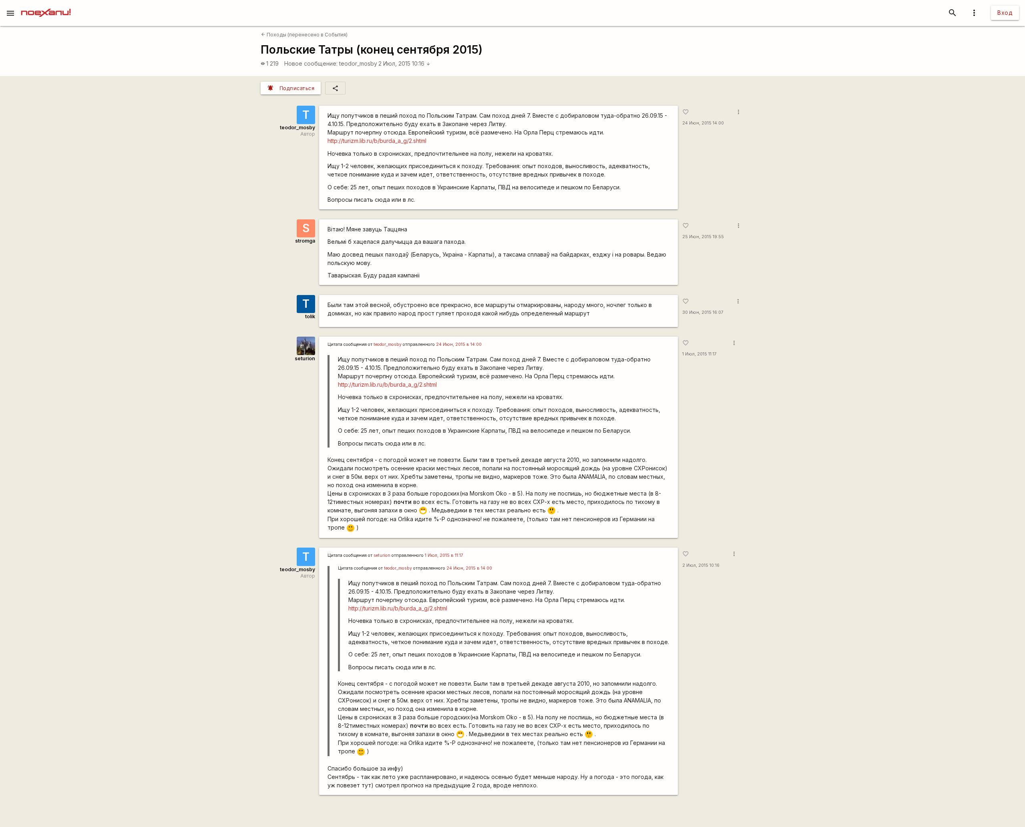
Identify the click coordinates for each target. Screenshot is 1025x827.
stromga (305, 241)
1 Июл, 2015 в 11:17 (444, 555)
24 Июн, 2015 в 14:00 (459, 344)
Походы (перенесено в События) (304, 35)
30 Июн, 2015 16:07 (703, 312)
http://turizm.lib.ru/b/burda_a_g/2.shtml (377, 140)
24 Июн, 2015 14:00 (703, 123)
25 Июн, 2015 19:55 (703, 236)
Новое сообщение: (311, 63)
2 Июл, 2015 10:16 (404, 63)
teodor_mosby (358, 63)
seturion (305, 358)
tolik (310, 316)
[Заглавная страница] (46, 5)
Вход (1005, 12)
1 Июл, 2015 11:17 (699, 354)
